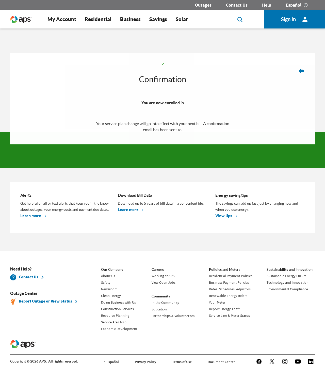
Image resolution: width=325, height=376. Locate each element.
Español (293, 5)
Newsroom (109, 289)
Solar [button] (182, 19)
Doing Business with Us (118, 302)
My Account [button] (61, 19)
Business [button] (130, 19)
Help (266, 5)
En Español (110, 361)
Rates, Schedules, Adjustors (229, 289)
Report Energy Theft (224, 309)
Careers (158, 269)
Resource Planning (115, 315)
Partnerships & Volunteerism (173, 315)
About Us (108, 276)
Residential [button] (98, 19)
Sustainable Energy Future (286, 276)
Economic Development (119, 328)
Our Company (112, 269)
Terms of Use (182, 361)
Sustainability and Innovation (290, 269)
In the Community (165, 302)
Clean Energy (111, 295)
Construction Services (117, 309)
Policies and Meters (224, 269)
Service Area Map (113, 322)
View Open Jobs (163, 282)
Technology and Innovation (287, 282)
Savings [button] (158, 19)
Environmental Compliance (287, 289)
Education (159, 309)
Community (161, 296)
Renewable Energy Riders (228, 295)
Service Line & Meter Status (229, 315)
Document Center (221, 361)
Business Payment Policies (229, 282)
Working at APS (163, 276)
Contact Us (237, 5)
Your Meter (217, 302)
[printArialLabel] (301, 70)
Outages (203, 5)
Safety (105, 282)
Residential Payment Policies (230, 276)
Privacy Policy (145, 361)
